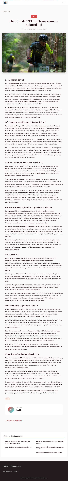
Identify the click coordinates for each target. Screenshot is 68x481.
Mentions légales (7, 471)
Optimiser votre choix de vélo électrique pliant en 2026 (49, 442)
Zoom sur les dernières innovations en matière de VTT (49, 448)
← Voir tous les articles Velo (13, 420)
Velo (9, 11)
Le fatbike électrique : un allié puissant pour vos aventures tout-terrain (17, 442)
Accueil (5, 11)
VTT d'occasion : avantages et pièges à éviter (49, 452)
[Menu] (63, 2)
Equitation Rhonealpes (12, 466)
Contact (16, 471)
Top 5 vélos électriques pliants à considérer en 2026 (18, 448)
